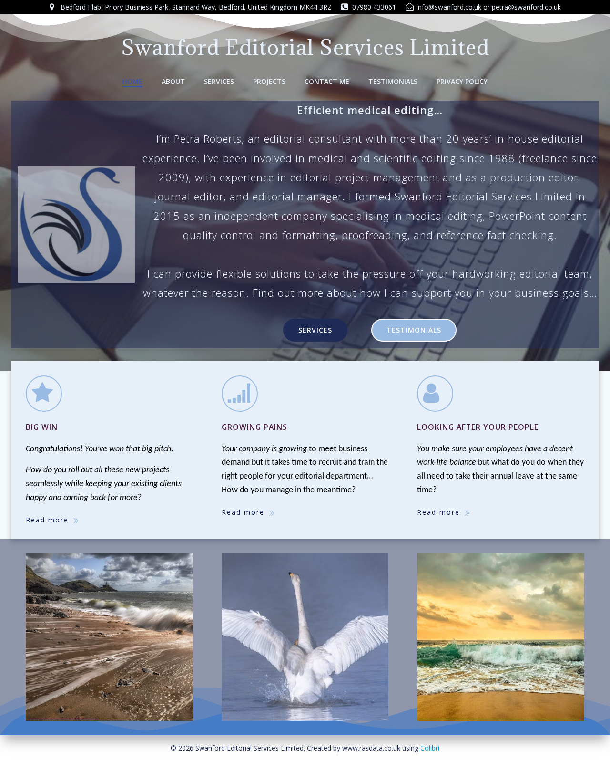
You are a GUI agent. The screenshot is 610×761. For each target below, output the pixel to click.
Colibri (429, 747)
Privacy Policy (462, 81)
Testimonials (392, 81)
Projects (269, 81)
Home (132, 81)
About (173, 81)
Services (219, 81)
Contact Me (327, 81)
